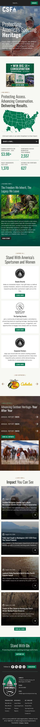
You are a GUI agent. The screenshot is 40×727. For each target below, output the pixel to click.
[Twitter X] (16, 666)
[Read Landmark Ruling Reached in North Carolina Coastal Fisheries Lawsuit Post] (35, 585)
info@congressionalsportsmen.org (28, 693)
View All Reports (8, 437)
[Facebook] (12, 666)
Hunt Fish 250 (28, 703)
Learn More (20, 295)
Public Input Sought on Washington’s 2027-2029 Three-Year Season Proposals (19, 539)
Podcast (16, 708)
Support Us (20, 654)
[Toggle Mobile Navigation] (36, 10)
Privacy (21, 723)
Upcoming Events (18, 706)
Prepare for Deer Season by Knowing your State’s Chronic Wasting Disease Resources (17, 609)
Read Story (6, 238)
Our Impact (8, 708)
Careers (7, 711)
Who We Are (8, 703)
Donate (34, 3)
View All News (20, 629)
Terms (26, 723)
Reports (16, 711)
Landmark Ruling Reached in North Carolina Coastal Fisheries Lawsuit (18, 574)
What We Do (8, 706)
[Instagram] (24, 666)
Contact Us (28, 713)
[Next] (37, 384)
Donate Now (28, 706)
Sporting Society (29, 708)
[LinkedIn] (20, 666)
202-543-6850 (22, 687)
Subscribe (31, 667)
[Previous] (3, 384)
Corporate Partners (30, 711)
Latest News (17, 703)
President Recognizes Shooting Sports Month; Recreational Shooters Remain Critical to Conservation (19, 503)
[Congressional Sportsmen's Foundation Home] (9, 10)
